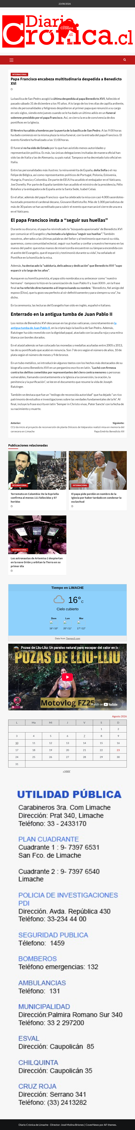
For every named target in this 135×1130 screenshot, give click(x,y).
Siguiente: (96, 427)
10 (16, 742)
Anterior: (39, 427)
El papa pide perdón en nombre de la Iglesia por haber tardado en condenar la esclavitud (96, 498)
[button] (11, 59)
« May (66, 771)
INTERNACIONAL (19, 74)
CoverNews (92, 1124)
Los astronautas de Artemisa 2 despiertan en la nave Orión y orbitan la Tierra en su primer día (37, 562)
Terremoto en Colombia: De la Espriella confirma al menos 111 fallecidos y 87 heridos (35, 498)
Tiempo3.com (73, 638)
